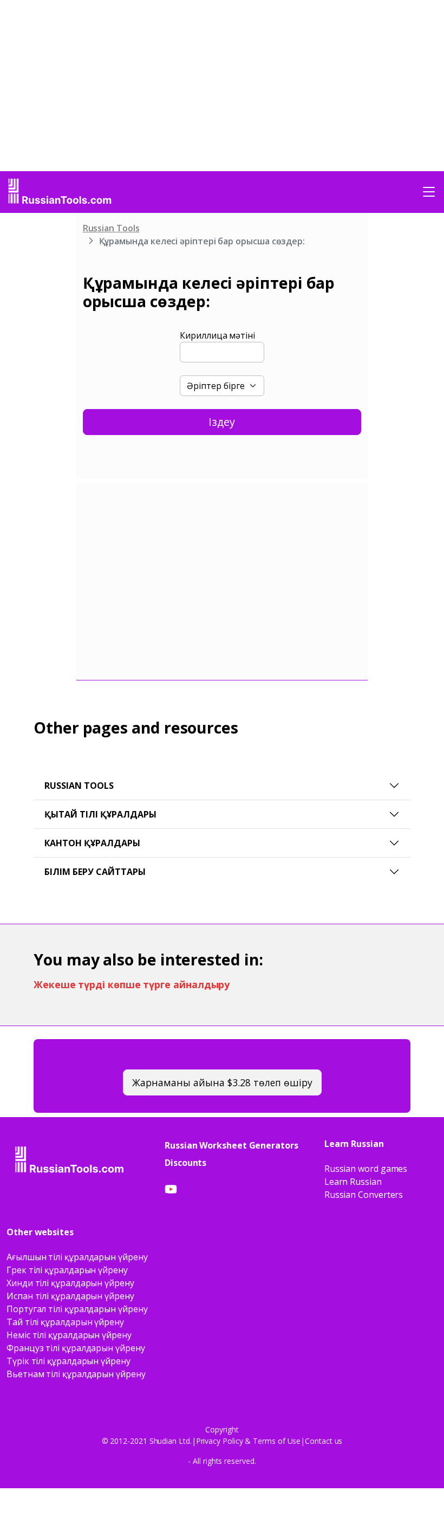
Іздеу (221, 421)
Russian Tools (111, 228)
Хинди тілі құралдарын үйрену (70, 1283)
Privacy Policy (219, 1441)
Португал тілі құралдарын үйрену (77, 1309)
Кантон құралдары (92, 843)
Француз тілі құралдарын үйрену (75, 1348)
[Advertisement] (43, 379)
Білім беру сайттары (95, 872)
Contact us (323, 1441)
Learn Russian (353, 1182)
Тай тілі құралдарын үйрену (65, 1322)
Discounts (185, 1163)
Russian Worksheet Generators (231, 1145)
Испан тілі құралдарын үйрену (70, 1296)
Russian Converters (363, 1195)
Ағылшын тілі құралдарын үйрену (77, 1257)
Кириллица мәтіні (217, 335)
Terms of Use (277, 1441)
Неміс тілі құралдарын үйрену (69, 1335)
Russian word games (366, 1169)
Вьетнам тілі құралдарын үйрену (76, 1374)
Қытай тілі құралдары (100, 814)
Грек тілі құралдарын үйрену (67, 1270)
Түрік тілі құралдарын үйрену (68, 1361)
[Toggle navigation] (429, 192)
